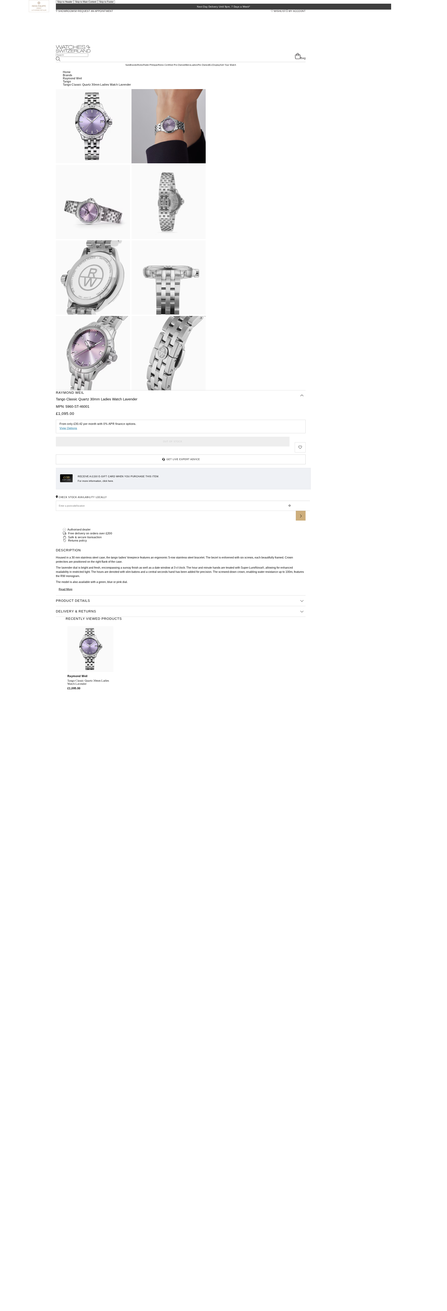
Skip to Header (64, 2)
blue (110, 581)
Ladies (194, 65)
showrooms (66, 11)
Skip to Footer (106, 2)
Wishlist (279, 11)
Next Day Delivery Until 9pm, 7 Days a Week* (223, 6)
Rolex (140, 65)
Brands (133, 65)
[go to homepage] (73, 51)
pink (119, 581)
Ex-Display (214, 65)
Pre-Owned (203, 65)
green (102, 581)
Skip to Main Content (85, 2)
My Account (297, 11)
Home (67, 72)
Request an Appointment (95, 11)
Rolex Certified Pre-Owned (171, 65)
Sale (127, 65)
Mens (188, 65)
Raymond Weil (72, 78)
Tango (67, 81)
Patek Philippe (150, 65)
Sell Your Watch (228, 65)
